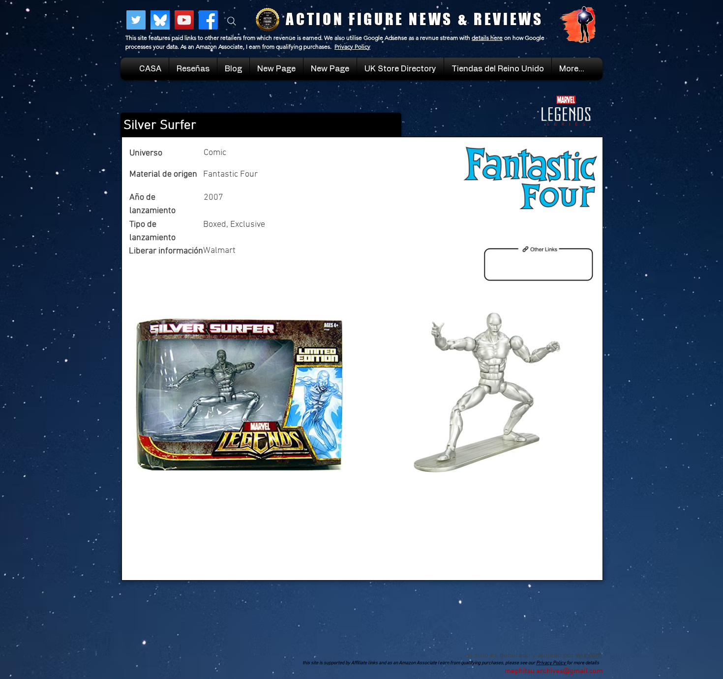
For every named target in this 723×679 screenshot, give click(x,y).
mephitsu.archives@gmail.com (554, 671)
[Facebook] (208, 20)
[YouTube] (184, 20)
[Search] (231, 21)
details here (487, 37)
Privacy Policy (352, 46)
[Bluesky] (160, 20)
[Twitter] (136, 20)
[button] (498, 69)
